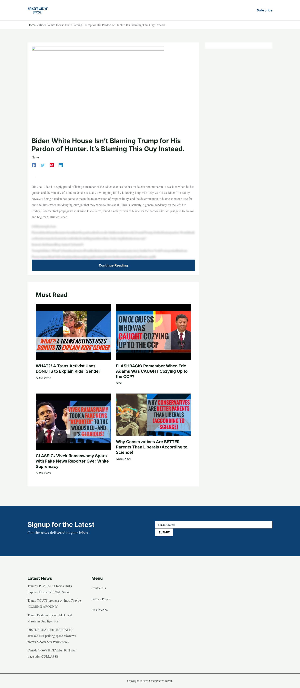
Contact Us (98, 588)
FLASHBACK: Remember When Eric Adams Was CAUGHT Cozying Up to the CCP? (152, 371)
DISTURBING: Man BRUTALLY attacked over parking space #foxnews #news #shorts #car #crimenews (52, 635)
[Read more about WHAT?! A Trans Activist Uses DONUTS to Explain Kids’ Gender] (73, 331)
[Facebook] (34, 164)
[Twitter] (43, 164)
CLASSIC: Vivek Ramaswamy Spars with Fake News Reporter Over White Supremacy (72, 461)
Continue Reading (113, 265)
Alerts (39, 377)
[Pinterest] (52, 164)
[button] (264, 10)
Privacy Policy (100, 599)
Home (32, 25)
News (35, 157)
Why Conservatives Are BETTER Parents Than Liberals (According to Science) (151, 447)
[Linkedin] (61, 164)
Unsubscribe (99, 610)
